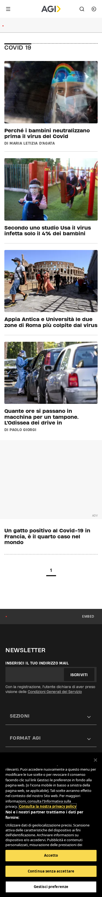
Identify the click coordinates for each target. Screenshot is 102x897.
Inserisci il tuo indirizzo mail (37, 663)
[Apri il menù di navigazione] (8, 9)
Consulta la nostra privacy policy (47, 806)
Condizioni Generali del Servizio (55, 691)
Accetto (51, 855)
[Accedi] (94, 9)
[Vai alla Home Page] (51, 9)
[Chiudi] (95, 760)
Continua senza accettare (51, 871)
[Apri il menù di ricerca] (82, 9)
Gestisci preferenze (51, 886)
